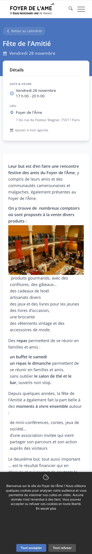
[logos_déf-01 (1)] (38, 9)
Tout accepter (31, 548)
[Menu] (79, 9)
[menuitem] (68, 9)
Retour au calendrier (26, 31)
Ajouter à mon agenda (31, 130)
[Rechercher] (68, 9)
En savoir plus (46, 508)
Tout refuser (62, 548)
